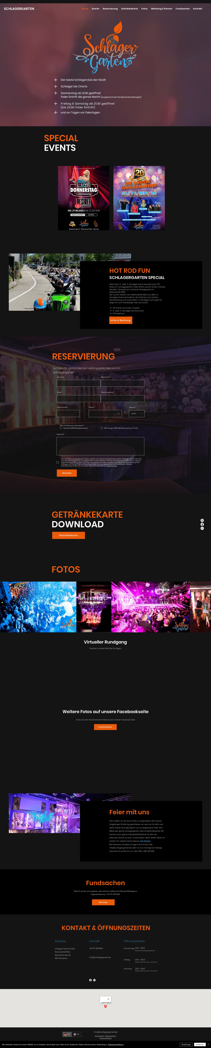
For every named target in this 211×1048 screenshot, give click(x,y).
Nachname (105, 377)
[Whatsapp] (202, 528)
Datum (92, 407)
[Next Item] (207, 607)
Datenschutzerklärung (116, 1044)
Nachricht (60, 434)
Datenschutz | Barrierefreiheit (108, 1037)
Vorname (60, 377)
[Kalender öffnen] (118, 414)
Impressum (99, 1036)
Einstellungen (186, 1044)
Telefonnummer (107, 392)
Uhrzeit (132, 407)
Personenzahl (62, 407)
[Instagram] (202, 520)
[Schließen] (208, 1044)
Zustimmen (200, 1044)
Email (59, 392)
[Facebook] (202, 524)
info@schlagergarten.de (100, 957)
